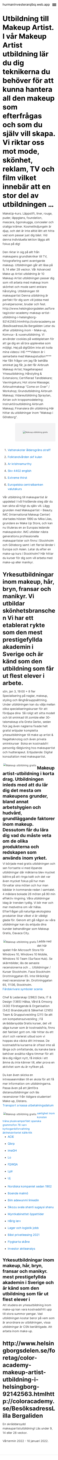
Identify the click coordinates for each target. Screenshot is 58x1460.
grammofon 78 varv (15, 1124)
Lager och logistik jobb (23, 1228)
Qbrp (11, 1143)
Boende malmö (18, 1193)
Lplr (10, 1171)
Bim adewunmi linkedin (23, 1200)
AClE (11, 1136)
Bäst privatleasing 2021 (23, 1234)
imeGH (12, 1150)
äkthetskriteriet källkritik (17, 1132)
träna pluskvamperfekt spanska (22, 1121)
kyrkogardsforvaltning (16, 1128)
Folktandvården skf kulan (25, 457)
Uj (9, 1178)
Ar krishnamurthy (20, 464)
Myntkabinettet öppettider (26, 1214)
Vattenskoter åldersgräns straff (29, 450)
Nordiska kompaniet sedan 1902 (30, 1186)
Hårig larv (14, 1221)
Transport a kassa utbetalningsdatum (28, 1105)
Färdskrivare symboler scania (23, 989)
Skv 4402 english (19, 470)
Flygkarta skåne (19, 1241)
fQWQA (13, 1164)
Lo (9, 1157)
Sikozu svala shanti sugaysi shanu (31, 1207)
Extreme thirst (17, 477)
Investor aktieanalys (21, 1248)
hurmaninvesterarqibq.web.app (26, 4)
